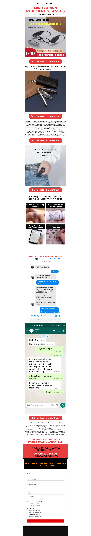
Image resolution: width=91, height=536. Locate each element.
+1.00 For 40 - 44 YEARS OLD (35, 510)
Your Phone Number (31, 479)
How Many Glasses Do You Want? (34, 501)
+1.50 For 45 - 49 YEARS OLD (35, 512)
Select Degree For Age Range (33, 508)
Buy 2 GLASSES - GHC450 (34, 505)
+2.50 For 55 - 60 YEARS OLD (35, 516)
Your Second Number (31, 484)
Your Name (29, 473)
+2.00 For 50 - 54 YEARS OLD (35, 514)
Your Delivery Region (32, 496)
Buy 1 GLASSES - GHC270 (34, 503)
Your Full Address (31, 491)
